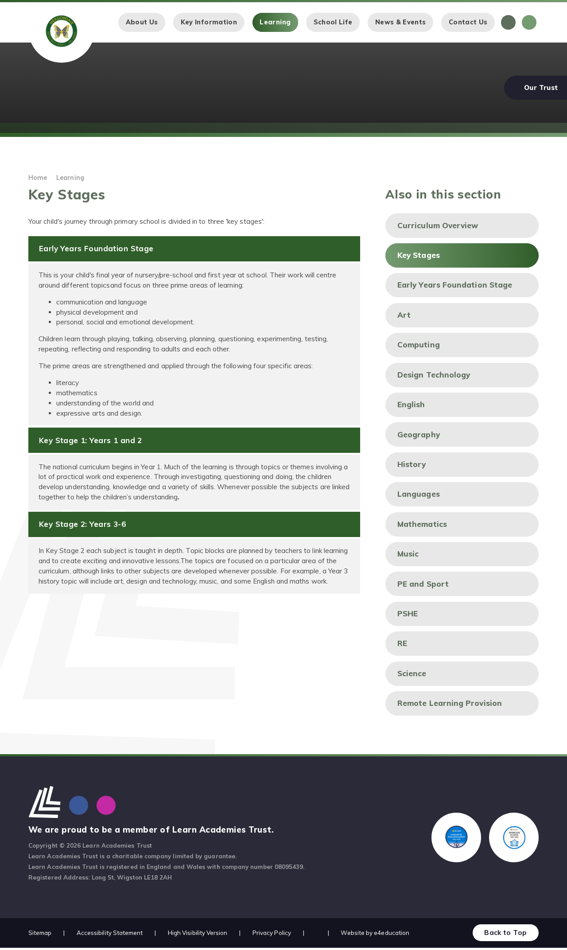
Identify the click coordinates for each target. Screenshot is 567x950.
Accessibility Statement (110, 932)
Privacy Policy (271, 932)
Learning (70, 178)
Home (37, 178)
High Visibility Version (198, 932)
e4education (391, 932)
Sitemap (40, 932)
